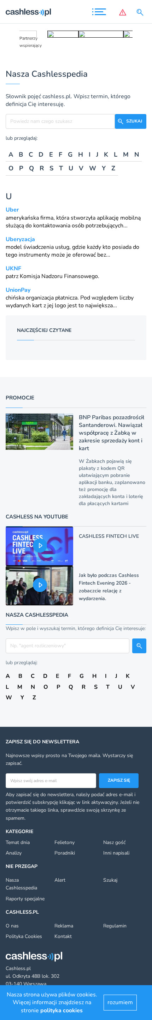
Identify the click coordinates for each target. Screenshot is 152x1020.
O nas (12, 926)
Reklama (63, 926)
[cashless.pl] (28, 12)
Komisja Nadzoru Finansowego (59, 276)
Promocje (20, 397)
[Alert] (122, 12)
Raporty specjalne (25, 898)
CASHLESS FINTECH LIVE (109, 536)
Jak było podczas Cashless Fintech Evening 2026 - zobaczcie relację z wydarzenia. (109, 587)
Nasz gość (114, 842)
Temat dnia (18, 842)
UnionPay (18, 290)
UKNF (13, 268)
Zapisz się (119, 780)
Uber (12, 210)
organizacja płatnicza (51, 298)
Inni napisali (116, 853)
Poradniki (64, 853)
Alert (59, 880)
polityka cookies (61, 1010)
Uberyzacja (20, 239)
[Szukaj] (141, 12)
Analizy (14, 853)
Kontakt (63, 936)
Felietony (64, 842)
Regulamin (115, 926)
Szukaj (110, 880)
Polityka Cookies (24, 936)
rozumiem (120, 1002)
